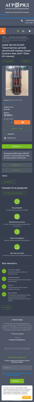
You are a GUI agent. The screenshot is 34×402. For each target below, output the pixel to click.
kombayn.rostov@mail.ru (17, 340)
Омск (5, 103)
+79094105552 (17, 320)
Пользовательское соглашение (15, 373)
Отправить (15, 381)
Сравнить (11, 134)
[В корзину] (22, 122)
